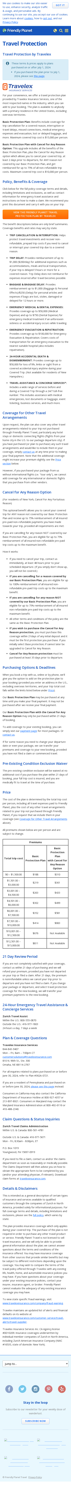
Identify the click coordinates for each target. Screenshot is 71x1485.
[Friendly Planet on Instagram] (35, 1388)
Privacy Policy (10, 22)
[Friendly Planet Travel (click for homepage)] (17, 31)
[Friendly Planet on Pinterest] (49, 1388)
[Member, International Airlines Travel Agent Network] (52, 1447)
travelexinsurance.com (32, 1178)
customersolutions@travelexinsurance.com (27, 1056)
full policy (38, 1215)
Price (51, 690)
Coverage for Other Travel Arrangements (43, 819)
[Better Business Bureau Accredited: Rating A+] (52, 1465)
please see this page (42, 1086)
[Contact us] (55, 31)
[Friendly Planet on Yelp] (62, 1388)
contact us (29, 451)
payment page (28, 731)
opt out (47, 18)
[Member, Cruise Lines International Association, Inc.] (19, 1465)
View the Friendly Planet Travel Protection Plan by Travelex (35, 214)
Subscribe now (35, 1421)
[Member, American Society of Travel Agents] (19, 1444)
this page (39, 76)
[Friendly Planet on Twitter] (22, 1388)
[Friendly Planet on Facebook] (9, 1388)
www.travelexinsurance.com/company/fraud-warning (33, 1303)
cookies (28, 18)
